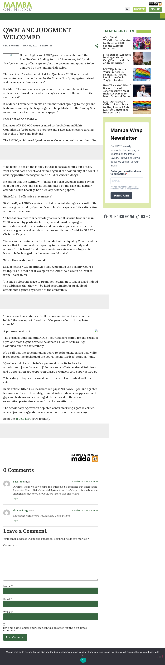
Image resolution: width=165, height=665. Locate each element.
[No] (160, 656)
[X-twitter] (111, 216)
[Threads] (127, 216)
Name (8, 586)
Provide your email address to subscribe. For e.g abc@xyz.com (125, 188)
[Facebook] (106, 216)
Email (7, 599)
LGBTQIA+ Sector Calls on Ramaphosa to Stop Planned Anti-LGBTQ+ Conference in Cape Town (116, 107)
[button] (127, 9)
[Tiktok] (138, 216)
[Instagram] (116, 216)
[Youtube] (122, 216)
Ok (83, 660)
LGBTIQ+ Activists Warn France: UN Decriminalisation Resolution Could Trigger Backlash (114, 74)
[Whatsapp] (148, 216)
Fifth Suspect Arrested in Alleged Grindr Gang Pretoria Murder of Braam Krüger (117, 58)
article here (23, 418)
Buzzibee (18, 481)
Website (8, 612)
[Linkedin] (143, 216)
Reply (15, 499)
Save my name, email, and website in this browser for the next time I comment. (45, 629)
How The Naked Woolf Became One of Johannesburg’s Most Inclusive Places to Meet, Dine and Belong (117, 91)
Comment (10, 545)
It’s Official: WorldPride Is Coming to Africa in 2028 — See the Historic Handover (117, 43)
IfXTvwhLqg (20, 510)
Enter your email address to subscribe (126, 172)
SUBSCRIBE (121, 195)
